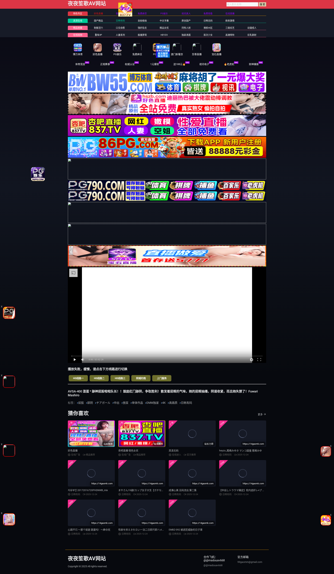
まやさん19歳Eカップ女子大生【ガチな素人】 (143, 490)
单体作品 (137, 402)
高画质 (173, 402)
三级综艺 (229, 27)
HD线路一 (78, 378)
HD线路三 (120, 378)
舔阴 (90, 402)
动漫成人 (251, 27)
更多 (260, 414)
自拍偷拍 (142, 20)
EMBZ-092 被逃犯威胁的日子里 (185, 529)
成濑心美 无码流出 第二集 (183, 490)
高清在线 (77, 20)
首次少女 (208, 35)
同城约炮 (141, 378)
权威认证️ (130, 64)
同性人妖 (186, 27)
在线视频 (77, 35)
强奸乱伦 (142, 27)
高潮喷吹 (229, 35)
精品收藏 (77, 27)
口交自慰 (120, 27)
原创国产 (186, 20)
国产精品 (98, 20)
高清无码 (173, 450)
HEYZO (164, 35)
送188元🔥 (179, 64)
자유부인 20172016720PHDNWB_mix (88, 490)
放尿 (125, 402)
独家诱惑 (186, 35)
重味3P (98, 35)
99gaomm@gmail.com (249, 562)
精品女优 (164, 27)
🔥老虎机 (229, 64)
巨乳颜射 (251, 35)
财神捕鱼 (254, 64)
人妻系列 (120, 35)
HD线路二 (99, 378)
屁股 (81, 402)
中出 (116, 402)
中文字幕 (164, 20)
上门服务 (162, 378)
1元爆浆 (154, 64)
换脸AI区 (208, 27)
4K (164, 402)
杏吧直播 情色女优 (128, 450)
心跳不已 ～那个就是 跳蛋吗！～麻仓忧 (89, 529)
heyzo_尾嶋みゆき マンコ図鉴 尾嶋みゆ (240, 450)
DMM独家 (152, 402)
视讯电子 (204, 64)
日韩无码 (208, 20)
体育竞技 (80, 64)
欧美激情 (229, 20)
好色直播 (73, 450)
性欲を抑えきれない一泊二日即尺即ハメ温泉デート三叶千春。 (152, 529)
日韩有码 (120, 20)
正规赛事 (105, 64)
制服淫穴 (98, 27)
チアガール (103, 402)
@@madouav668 (213, 565)
